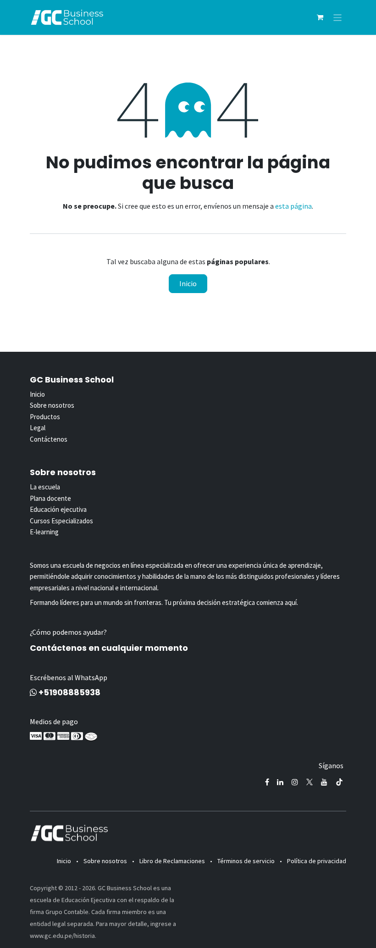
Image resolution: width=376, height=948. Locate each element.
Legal (37, 427)
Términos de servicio (246, 861)
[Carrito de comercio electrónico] (320, 17)
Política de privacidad (316, 861)
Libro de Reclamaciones (172, 861)
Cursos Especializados (61, 520)
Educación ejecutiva (58, 509)
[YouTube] (324, 781)
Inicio (188, 283)
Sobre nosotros (52, 405)
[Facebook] (267, 781)
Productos (45, 416)
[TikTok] (339, 781)
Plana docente (50, 498)
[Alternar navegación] (338, 17)
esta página (293, 206)
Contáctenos (48, 439)
